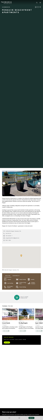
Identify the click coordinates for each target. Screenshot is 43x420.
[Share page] (40, 7)
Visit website (8, 235)
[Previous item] (4, 183)
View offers (7, 342)
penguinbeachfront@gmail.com (12, 238)
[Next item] (39, 183)
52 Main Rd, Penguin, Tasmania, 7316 (13, 231)
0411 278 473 (8, 233)
